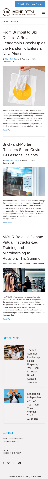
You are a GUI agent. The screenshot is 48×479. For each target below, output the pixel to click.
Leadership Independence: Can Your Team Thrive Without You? (34, 404)
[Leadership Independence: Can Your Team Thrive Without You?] (14, 396)
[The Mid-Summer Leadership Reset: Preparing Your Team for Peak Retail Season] (14, 352)
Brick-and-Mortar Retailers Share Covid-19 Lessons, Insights (22, 149)
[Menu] (43, 12)
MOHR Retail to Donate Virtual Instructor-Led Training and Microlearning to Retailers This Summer (23, 248)
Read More (7, 130)
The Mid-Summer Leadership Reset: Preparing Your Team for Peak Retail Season (33, 364)
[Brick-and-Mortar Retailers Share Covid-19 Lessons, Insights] (24, 182)
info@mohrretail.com (11, 441)
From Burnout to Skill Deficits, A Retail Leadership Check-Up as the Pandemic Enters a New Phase (24, 43)
